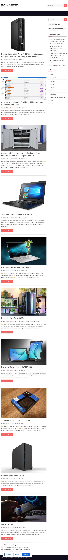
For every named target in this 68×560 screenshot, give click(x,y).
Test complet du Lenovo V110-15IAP (16, 214)
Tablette (23, 370)
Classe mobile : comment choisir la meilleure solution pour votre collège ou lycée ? (21, 154)
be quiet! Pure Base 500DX (12, 318)
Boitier (22, 321)
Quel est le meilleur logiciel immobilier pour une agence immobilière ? (56, 48)
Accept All (26, 554)
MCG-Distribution (9, 4)
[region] (17, 550)
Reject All (17, 554)
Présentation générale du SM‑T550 (16, 367)
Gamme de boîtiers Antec (12, 475)
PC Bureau (52, 90)
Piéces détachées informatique (32, 321)
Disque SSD (23, 527)
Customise (9, 554)
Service (52, 100)
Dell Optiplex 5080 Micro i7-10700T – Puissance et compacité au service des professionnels (22, 55)
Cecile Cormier (14, 59)
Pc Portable (24, 217)
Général (22, 59)
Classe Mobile (24, 158)
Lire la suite (7, 70)
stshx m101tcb (7, 524)
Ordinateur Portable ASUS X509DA (16, 267)
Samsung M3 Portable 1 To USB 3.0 (15, 420)
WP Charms (26, 557)
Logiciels (23, 107)
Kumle (19, 557)
